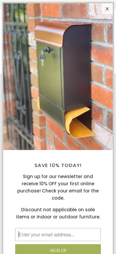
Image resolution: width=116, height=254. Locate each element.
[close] (107, 8)
